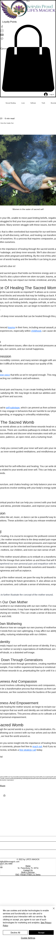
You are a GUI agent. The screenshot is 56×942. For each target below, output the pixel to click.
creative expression (7, 780)
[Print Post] (4, 795)
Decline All (15, 932)
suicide (42, 778)
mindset (23, 777)
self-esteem (36, 778)
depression (29, 777)
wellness (18, 777)
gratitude (30, 778)
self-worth (48, 778)
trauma (35, 777)
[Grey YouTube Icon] (28, 867)
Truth (43, 103)
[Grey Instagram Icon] (28, 864)
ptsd (16, 778)
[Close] (52, 910)
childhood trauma (9, 777)
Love (23, 103)
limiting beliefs (22, 778)
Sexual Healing (11, 103)
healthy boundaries (44, 777)
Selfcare (33, 103)
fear (13, 778)
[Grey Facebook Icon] (28, 862)
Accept (41, 932)
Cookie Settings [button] (28, 937)
